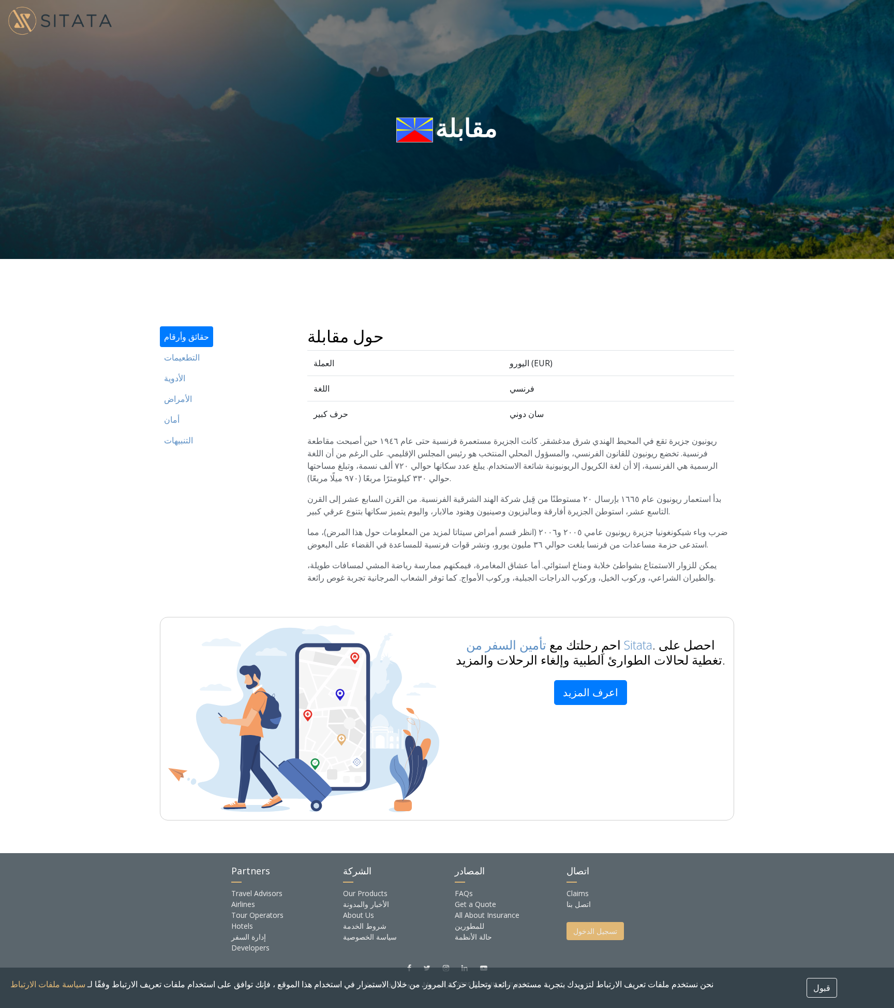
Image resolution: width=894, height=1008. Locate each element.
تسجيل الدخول (595, 931)
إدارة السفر (248, 937)
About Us (358, 915)
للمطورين (469, 926)
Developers (250, 948)
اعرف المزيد (590, 692)
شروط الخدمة (364, 926)
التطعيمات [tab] (182, 357)
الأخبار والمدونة (366, 904)
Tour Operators (257, 915)
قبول (821, 987)
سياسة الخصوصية (370, 937)
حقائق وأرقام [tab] (186, 336)
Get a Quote (475, 904)
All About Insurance (487, 915)
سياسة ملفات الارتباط (47, 984)
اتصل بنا (579, 904)
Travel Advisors (256, 893)
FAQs (464, 893)
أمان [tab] (172, 419)
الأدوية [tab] (174, 378)
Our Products (365, 893)
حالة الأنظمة (473, 937)
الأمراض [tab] (178, 399)
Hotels (242, 926)
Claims (578, 893)
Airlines (243, 904)
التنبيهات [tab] (178, 440)
